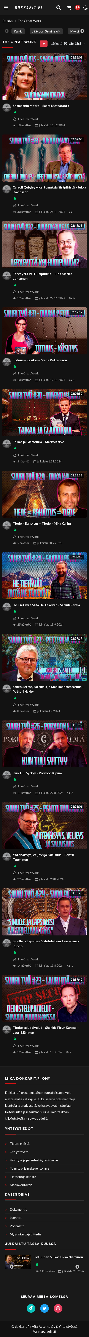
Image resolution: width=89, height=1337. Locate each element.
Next (82, 31)
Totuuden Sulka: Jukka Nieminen (44, 1257)
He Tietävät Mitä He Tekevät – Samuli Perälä (46, 605)
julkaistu (52, 125)
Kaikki (18, 31)
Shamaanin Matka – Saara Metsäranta (41, 106)
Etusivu (7, 21)
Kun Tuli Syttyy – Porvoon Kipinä (37, 773)
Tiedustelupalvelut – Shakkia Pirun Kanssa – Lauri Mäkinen (46, 1030)
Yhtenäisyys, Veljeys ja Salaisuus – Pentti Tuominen (43, 857)
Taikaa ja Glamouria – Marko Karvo (38, 442)
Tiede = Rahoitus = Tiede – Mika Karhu (42, 523)
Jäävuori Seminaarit (46, 31)
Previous (7, 31)
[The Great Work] (6, 107)
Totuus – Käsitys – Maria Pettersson (40, 360)
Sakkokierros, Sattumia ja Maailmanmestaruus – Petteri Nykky (48, 689)
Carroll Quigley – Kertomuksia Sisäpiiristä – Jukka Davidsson (49, 189)
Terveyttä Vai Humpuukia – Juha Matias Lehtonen (42, 276)
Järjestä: (66, 43)
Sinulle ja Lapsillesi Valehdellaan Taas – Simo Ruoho (46, 943)
